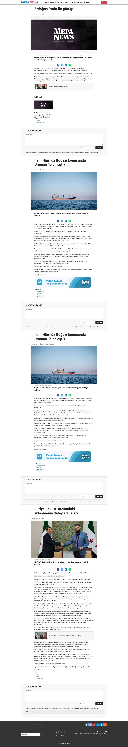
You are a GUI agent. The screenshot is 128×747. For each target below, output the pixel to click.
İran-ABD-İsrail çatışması (47, 170)
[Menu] (106, 2)
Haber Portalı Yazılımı (65, 743)
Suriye (42, 518)
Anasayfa (25, 725)
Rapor (62, 2)
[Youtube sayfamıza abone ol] (94, 724)
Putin (38, 120)
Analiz (57, 2)
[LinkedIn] (66, 65)
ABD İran (39, 293)
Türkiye (42, 14)
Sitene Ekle (50, 725)
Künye (30, 725)
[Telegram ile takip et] (101, 724)
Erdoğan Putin (40, 122)
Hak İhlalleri (86, 2)
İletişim (35, 725)
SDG (38, 676)
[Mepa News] (29, 2)
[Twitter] (62, 65)
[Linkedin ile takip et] (98, 724)
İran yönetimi (40, 295)
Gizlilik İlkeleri (42, 725)
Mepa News (35, 14)
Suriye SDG (40, 678)
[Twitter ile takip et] (90, 724)
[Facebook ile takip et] (86, 724)
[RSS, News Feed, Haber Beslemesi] (105, 724)
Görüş (52, 2)
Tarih (66, 2)
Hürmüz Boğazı (41, 291)
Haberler (46, 2)
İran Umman (40, 296)
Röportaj (79, 2)
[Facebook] (58, 65)
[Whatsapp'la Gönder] (70, 65)
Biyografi (72, 2)
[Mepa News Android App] (60, 732)
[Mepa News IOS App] (60, 735)
